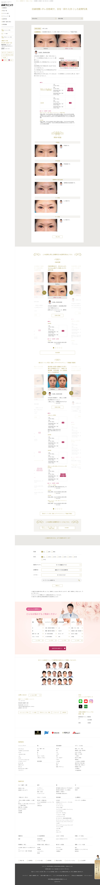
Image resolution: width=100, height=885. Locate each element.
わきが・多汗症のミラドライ (62, 838)
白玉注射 (58, 800)
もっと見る (38, 640)
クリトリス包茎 (59, 849)
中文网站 (5, 60)
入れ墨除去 (77, 768)
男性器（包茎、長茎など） (80, 764)
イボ (57, 752)
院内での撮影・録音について (46, 875)
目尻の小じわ (21, 764)
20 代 (54, 556)
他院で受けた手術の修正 (80, 763)
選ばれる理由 (10, 54)
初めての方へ (4, 52)
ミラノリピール (59, 803)
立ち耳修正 (77, 788)
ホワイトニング (40, 789)
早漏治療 (39, 849)
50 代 (70, 556)
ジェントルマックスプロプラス (81, 838)
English (11, 60)
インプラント (40, 788)
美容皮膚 (58, 797)
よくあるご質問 (33, 695)
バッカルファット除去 (60, 814)
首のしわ (20, 766)
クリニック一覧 (6, 16)
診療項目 (4, 8)
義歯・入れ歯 (40, 791)
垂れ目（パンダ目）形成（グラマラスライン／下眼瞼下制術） (57, 513)
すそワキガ (58, 847)
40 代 (65, 556)
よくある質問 (82, 860)
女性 (49, 551)
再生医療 (39, 761)
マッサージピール (59, 805)
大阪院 (89, 722)
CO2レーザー (58, 832)
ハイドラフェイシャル (60, 816)
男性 (54, 551)
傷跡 (19, 838)
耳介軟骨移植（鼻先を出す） (62, 793)
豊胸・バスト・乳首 (79, 748)
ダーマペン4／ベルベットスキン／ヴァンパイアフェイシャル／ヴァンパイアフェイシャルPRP (64, 822)
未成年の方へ (10, 52)
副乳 (76, 847)
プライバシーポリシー (88, 875)
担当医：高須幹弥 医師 (44, 52)
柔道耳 (76, 789)
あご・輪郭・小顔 (40, 748)
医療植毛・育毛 (78, 766)
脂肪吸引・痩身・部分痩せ (80, 750)
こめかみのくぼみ (21, 754)
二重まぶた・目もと (41, 757)
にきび (57, 759)
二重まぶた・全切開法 (52, 415)
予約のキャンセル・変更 (45, 712)
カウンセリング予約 (7, 30)
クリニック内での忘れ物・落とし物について (61, 875)
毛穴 (57, 755)
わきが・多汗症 (78, 752)
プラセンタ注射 (59, 807)
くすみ (57, 754)
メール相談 (5, 33)
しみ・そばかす (59, 757)
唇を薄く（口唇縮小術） (42, 800)
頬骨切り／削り (21, 788)
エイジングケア (22, 745)
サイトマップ (25, 875)
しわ (19, 756)
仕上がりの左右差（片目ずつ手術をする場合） (54, 114)
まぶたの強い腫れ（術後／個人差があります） (56, 486)
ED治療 (38, 847)
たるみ (19, 757)
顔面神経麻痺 (40, 838)
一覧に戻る (57, 236)
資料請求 (64, 712)
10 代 (49, 556)
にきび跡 (58, 761)
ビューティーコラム (70, 860)
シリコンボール (40, 851)
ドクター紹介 (5, 13)
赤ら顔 (57, 748)
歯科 (38, 750)
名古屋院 (89, 719)
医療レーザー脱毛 (78, 754)
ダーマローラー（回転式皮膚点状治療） (64, 818)
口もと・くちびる (40, 755)
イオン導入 (58, 828)
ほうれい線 (20, 763)
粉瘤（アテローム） (60, 766)
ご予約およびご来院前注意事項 (77, 875)
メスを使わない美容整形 (80, 761)
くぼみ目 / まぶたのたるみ (23, 750)
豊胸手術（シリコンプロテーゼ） (81, 849)
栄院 (79, 722)
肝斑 (57, 764)
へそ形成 (77, 755)
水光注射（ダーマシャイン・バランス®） (64, 802)
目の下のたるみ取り (22, 808)
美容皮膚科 (59, 745)
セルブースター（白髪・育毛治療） (25, 850)
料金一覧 (4, 10)
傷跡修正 (77, 759)
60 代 (75, 556)
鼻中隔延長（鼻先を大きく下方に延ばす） (64, 788)
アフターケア (56, 712)
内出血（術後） (43, 114)
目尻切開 (42, 102)
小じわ (19, 752)
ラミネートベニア (40, 793)
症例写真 (4, 19)
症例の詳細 (57, 315)
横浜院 (89, 716)
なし (44, 551)
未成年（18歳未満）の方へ (34, 875)
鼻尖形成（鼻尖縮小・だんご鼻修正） (63, 789)
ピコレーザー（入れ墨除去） (80, 800)
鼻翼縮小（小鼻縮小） (60, 791)
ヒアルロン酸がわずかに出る (59, 116)
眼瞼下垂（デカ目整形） (23, 807)
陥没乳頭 (77, 851)
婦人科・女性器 (78, 757)
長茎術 (38, 853)
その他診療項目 (78, 770)
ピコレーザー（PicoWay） (61, 812)
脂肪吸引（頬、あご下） (23, 790)
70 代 (44, 559)
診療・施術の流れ (6, 21)
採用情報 (4, 24)
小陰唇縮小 (58, 851)
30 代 (60, 556)
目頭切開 (49, 323)
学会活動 (4, 57)
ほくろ (57, 763)
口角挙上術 (39, 805)
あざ (57, 750)
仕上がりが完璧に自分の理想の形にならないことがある (62, 115)
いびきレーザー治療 (41, 840)
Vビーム (57, 830)
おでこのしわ (21, 748)
